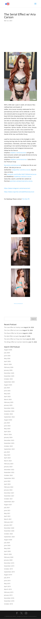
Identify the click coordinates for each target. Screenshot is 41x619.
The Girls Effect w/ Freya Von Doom (15, 339)
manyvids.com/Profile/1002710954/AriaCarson (21, 174)
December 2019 (9, 563)
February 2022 (8, 487)
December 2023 (9, 440)
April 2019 (7, 586)
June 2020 (7, 545)
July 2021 (7, 507)
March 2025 (8, 399)
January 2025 (8, 405)
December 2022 (9, 469)
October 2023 (8, 446)
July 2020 (7, 542)
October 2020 (8, 534)
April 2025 (7, 396)
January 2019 (8, 595)
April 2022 (7, 484)
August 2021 (8, 504)
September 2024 (9, 417)
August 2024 (8, 420)
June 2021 (7, 510)
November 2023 (9, 443)
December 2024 (9, 408)
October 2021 (8, 499)
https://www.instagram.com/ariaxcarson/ (17, 188)
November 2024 (9, 411)
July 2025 (7, 388)
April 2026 (7, 361)
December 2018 (9, 598)
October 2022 (8, 475)
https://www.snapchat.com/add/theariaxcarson (19, 192)
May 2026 (7, 358)
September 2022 (9, 478)
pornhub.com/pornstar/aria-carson (21, 181)
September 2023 (9, 449)
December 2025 (9, 373)
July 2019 (7, 577)
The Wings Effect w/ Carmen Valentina (16, 342)
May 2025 (7, 393)
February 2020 (8, 557)
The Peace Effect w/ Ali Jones (13, 333)
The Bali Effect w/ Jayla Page (13, 336)
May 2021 (7, 513)
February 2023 (8, 464)
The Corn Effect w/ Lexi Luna (13, 330)
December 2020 (9, 528)
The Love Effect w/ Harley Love (13, 327)
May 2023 (7, 455)
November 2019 (9, 566)
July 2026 (7, 353)
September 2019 (9, 572)
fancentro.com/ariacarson (12, 165)
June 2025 (7, 391)
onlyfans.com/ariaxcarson (18, 159)
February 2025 (8, 402)
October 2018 (8, 604)
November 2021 (9, 496)
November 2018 (9, 601)
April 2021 (7, 516)
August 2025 (8, 385)
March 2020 (8, 554)
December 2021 (9, 493)
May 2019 (7, 583)
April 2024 (7, 431)
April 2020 (7, 551)
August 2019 (8, 575)
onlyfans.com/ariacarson (18, 152)
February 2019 (8, 592)
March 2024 (8, 434)
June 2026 (7, 356)
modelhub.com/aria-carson (22, 176)
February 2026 (8, 367)
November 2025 (9, 376)
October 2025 (8, 379)
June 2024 (7, 426)
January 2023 (8, 466)
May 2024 (7, 428)
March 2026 (8, 364)
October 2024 (8, 414)
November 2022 (9, 472)
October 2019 (8, 569)
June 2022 (7, 481)
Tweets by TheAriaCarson (18, 303)
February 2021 (8, 522)
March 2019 (8, 589)
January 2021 (8, 525)
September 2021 (9, 502)
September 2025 (9, 382)
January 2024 (8, 437)
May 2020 (7, 548)
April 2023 (7, 458)
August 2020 (8, 540)
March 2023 (8, 461)
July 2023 (7, 452)
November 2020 (9, 531)
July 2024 (7, 423)
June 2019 (7, 580)
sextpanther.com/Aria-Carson (21, 170)
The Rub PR (25, 199)
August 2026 (8, 350)
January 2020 (8, 560)
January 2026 (8, 370)
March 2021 (8, 519)
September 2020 (9, 537)
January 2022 (8, 490)
